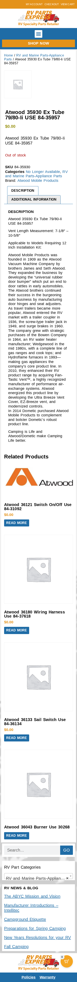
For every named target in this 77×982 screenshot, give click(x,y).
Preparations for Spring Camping (35, 928)
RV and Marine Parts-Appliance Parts (36, 174)
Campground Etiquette (25, 919)
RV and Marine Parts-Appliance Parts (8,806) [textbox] (39, 878)
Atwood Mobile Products (38, 181)
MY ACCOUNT (34, 4)
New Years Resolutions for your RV (37, 937)
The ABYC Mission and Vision (32, 896)
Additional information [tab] (33, 199)
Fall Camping (16, 946)
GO (66, 850)
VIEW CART (68, 4)
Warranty (48, 977)
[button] (39, 34)
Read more (16, 523)
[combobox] (38, 876)
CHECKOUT (52, 4)
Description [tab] (22, 190)
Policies (29, 977)
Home (8, 55)
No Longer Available (43, 172)
